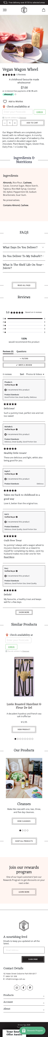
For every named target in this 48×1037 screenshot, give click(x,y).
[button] (24, 74)
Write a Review (29, 366)
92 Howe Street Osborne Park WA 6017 (19, 973)
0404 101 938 (11, 976)
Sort (22, 374)
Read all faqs (24, 285)
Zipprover (22, 118)
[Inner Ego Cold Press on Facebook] (23, 988)
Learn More (24, 892)
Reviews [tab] (8, 352)
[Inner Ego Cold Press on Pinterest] (30, 988)
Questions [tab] (21, 352)
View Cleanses (24, 821)
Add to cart (32, 123)
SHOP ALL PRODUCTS (24, 841)
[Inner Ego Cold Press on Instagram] (16, 988)
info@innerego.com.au (15, 979)
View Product (24, 729)
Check (39, 112)
